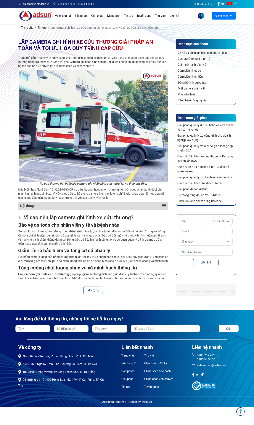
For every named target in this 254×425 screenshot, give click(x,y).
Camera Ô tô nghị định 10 (194, 58)
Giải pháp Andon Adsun (192, 189)
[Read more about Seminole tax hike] (201, 16)
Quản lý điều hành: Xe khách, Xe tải (199, 183)
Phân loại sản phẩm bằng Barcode (199, 201)
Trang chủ (27, 27)
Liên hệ (174, 15)
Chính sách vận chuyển (158, 379)
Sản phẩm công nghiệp (192, 100)
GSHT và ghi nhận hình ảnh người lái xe (203, 53)
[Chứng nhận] (204, 385)
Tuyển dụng (144, 15)
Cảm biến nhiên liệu (190, 76)
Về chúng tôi (63, 15)
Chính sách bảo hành (157, 371)
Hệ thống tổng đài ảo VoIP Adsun (199, 195)
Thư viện (160, 15)
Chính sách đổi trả (156, 363)
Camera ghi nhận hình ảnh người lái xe (94, 62)
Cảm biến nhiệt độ (189, 70)
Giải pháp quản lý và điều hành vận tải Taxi (204, 177)
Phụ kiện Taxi (186, 94)
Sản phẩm (81, 15)
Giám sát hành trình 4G (192, 64)
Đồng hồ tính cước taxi (192, 82)
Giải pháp (97, 15)
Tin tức (128, 15)
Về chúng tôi (129, 363)
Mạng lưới (113, 15)
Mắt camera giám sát (191, 88)
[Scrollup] (240, 411)
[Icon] (193, 374)
